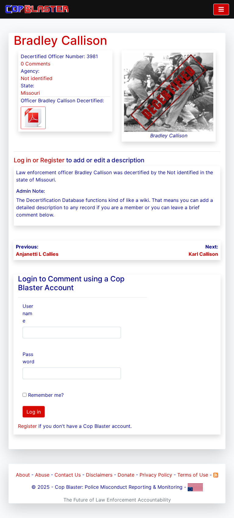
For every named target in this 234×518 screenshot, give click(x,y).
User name (28, 313)
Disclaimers (99, 475)
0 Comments (35, 64)
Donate (126, 475)
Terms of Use (192, 475)
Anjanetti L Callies (37, 254)
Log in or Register (39, 160)
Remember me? (46, 395)
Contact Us (68, 475)
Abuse (42, 475)
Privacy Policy (156, 475)
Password (28, 358)
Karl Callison (203, 254)
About (23, 475)
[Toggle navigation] (221, 9)
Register (27, 426)
